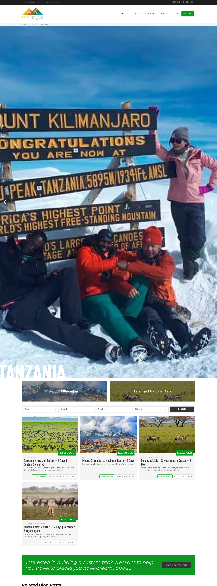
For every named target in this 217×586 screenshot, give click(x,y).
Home (24, 24)
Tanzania (44, 24)
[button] (136, 14)
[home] (32, 14)
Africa (33, 24)
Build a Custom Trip (176, 565)
